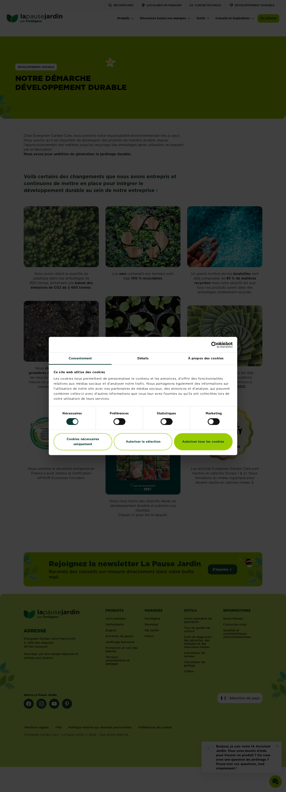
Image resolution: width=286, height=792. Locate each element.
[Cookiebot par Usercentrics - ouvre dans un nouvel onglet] (214, 345)
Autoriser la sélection (143, 441)
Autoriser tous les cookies (203, 441)
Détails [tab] (143, 358)
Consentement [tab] (80, 358)
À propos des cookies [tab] (206, 358)
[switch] (119, 421)
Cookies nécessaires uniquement (83, 441)
